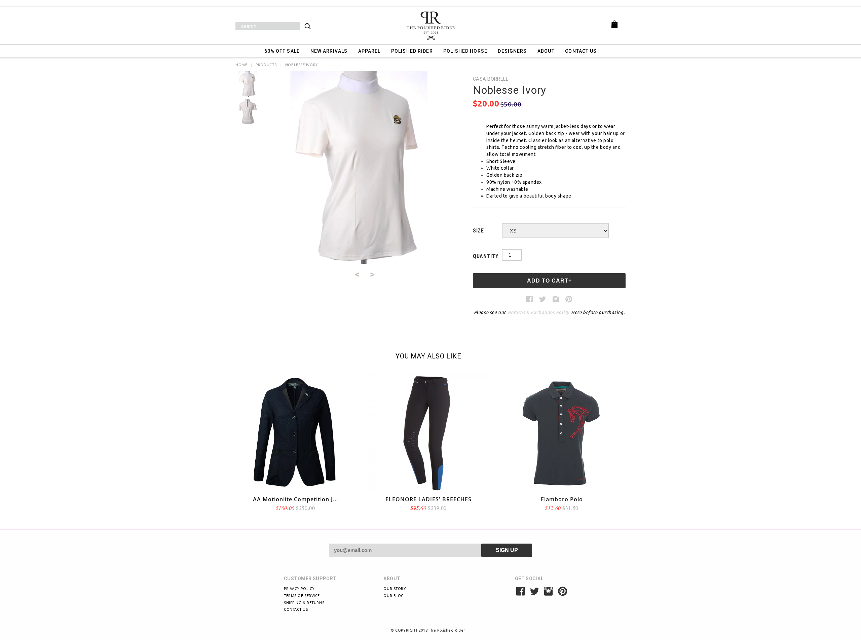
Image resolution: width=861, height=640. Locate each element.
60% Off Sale (282, 51)
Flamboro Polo (562, 499)
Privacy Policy (299, 589)
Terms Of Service (302, 596)
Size (478, 230)
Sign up (507, 550)
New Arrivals (328, 51)
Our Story (394, 589)
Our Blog (393, 596)
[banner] (430, 25)
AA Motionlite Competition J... (295, 499)
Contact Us (581, 51)
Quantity (485, 256)
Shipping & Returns (304, 603)
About (546, 51)
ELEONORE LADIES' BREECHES (428, 499)
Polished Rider (412, 51)
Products (266, 65)
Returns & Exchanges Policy (538, 312)
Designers (512, 51)
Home (241, 65)
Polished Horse (465, 51)
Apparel (369, 51)
